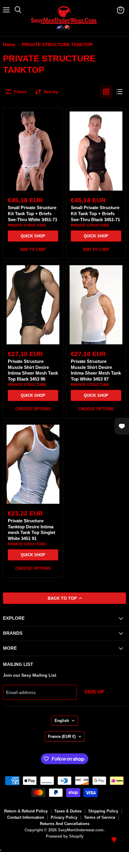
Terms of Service (99, 817)
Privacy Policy (64, 817)
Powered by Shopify (64, 836)
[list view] (119, 91)
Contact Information (25, 817)
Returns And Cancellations (64, 823)
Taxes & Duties (68, 811)
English (62, 720)
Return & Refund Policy (26, 811)
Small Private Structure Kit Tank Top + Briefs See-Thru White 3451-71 (32, 213)
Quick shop (33, 236)
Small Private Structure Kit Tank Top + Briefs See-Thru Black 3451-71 (95, 213)
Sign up (94, 691)
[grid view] (106, 91)
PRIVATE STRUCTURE (27, 225)
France (62, 736)
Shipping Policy (103, 811)
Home (9, 44)
